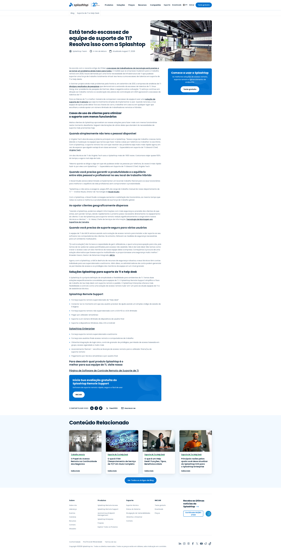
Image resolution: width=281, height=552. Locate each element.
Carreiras (72, 517)
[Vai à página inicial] (79, 5)
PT (186, 5)
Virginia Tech (75, 150)
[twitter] (100, 408)
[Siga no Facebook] (193, 544)
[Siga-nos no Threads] (188, 544)
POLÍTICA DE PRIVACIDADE (92, 542)
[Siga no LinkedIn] (180, 544)
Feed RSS (113, 408)
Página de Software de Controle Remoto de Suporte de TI (104, 370)
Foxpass (101, 523)
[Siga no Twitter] (197, 544)
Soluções (121, 5)
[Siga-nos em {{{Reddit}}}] (206, 544)
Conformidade (74, 542)
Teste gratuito (204, 5)
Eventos (72, 513)
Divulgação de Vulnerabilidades (138, 513)
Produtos (109, 5)
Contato (72, 525)
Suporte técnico (132, 505)
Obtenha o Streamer (134, 517)
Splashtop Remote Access (108, 505)
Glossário (72, 529)
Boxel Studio (113, 192)
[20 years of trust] (94, 5)
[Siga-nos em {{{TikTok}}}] (210, 544)
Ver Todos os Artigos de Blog (141, 480)
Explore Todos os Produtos (108, 527)
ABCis (112, 255)
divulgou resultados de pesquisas (84, 86)
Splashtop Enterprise (82, 328)
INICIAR (79, 394)
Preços (131, 5)
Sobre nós (73, 505)
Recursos (142, 5)
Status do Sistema (133, 509)
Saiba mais (75, 471)
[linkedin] (92, 408)
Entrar (191, 5)
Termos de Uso (110, 542)
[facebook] (96, 408)
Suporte (167, 5)
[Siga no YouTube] (201, 544)
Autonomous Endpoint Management (106, 514)
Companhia (155, 5)
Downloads (176, 5)
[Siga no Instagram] (184, 544)
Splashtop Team (80, 51)
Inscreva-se (130, 408)
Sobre (72, 500)
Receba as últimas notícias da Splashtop (193, 503)
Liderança (73, 509)
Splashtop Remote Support (108, 509)
